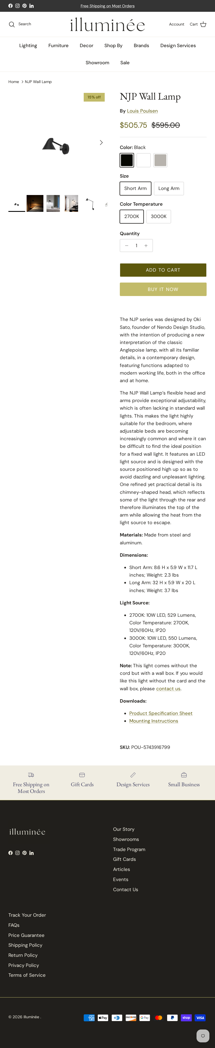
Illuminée (32, 1016)
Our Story (123, 829)
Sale (125, 62)
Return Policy (23, 955)
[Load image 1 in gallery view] (58, 139)
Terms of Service (27, 975)
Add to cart (163, 270)
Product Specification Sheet (161, 713)
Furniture (58, 45)
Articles (121, 869)
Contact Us (125, 889)
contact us (168, 688)
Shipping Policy (25, 945)
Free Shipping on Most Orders (108, 5)
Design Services (178, 45)
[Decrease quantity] (125, 245)
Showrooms (126, 839)
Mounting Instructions (153, 721)
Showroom (97, 62)
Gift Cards (124, 859)
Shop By (113, 45)
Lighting (28, 45)
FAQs (14, 925)
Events (120, 879)
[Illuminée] (108, 24)
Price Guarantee (26, 935)
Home (13, 81)
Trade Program (129, 849)
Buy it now (163, 289)
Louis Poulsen (142, 111)
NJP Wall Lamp (38, 81)
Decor (86, 45)
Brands (141, 45)
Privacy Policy (23, 965)
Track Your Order (27, 915)
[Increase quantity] (147, 245)
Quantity (130, 233)
